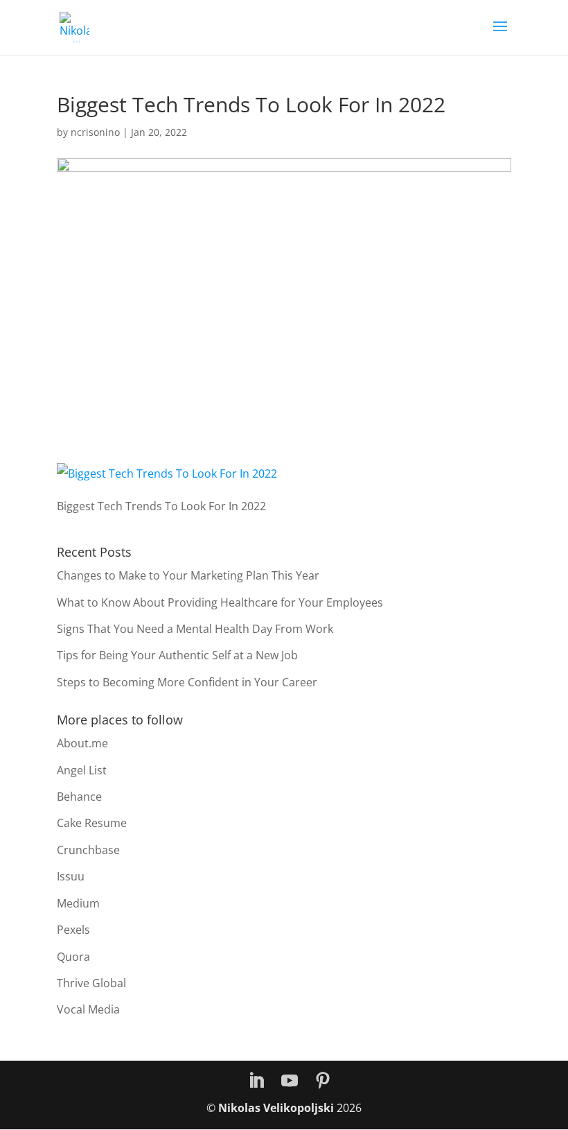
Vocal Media (88, 1009)
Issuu (71, 876)
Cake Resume (92, 823)
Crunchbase (88, 850)
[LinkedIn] (256, 1081)
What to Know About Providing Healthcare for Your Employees (220, 602)
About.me (82, 743)
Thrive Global (91, 983)
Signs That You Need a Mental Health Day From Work (195, 628)
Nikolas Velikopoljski (276, 1107)
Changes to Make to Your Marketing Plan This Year (188, 575)
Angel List (82, 770)
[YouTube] (289, 1081)
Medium (78, 903)
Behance (79, 796)
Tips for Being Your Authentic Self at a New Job (177, 655)
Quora (73, 956)
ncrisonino (95, 132)
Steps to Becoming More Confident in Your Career (187, 682)
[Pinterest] (322, 1081)
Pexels (73, 929)
